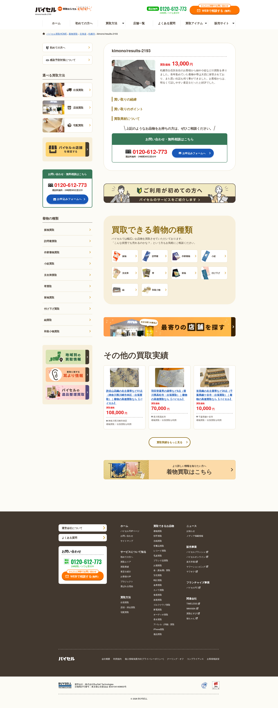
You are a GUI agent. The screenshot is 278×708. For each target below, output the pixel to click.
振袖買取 (49, 230)
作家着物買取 (52, 252)
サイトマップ (126, 541)
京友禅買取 (50, 275)
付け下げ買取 (52, 308)
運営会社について (72, 528)
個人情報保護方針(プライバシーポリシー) (144, 659)
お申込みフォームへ (69, 199)
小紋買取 (49, 263)
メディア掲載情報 (194, 536)
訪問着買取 (50, 241)
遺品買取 (157, 634)
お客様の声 (125, 576)
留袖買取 (49, 297)
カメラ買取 (158, 590)
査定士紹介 (125, 571)
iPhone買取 (158, 629)
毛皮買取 (157, 555)
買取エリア (125, 561)
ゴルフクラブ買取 (161, 604)
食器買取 (157, 595)
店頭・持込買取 (127, 607)
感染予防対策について (63, 60)
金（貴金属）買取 (161, 570)
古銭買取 (157, 541)
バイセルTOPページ (129, 531)
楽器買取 (157, 599)
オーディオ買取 (160, 614)
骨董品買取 (158, 546)
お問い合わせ (126, 536)
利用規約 (117, 659)
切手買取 (157, 536)
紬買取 (48, 320)
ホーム (56, 23)
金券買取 (157, 585)
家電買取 (157, 609)
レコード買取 (159, 550)
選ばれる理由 (126, 586)
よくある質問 (166, 23)
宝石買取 (157, 575)
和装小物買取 (52, 331)
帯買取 (48, 286)
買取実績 (124, 566)
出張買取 (124, 602)
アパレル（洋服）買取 (163, 624)
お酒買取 (157, 565)
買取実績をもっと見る (169, 442)
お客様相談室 (213, 659)
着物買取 (157, 531)
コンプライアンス (195, 659)
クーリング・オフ (175, 659)
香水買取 (157, 619)
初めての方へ (84, 23)
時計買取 (157, 580)
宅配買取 (124, 612)
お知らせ (190, 531)
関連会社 (191, 598)
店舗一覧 (139, 23)
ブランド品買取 (160, 560)
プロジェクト (126, 581)
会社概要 (106, 659)
